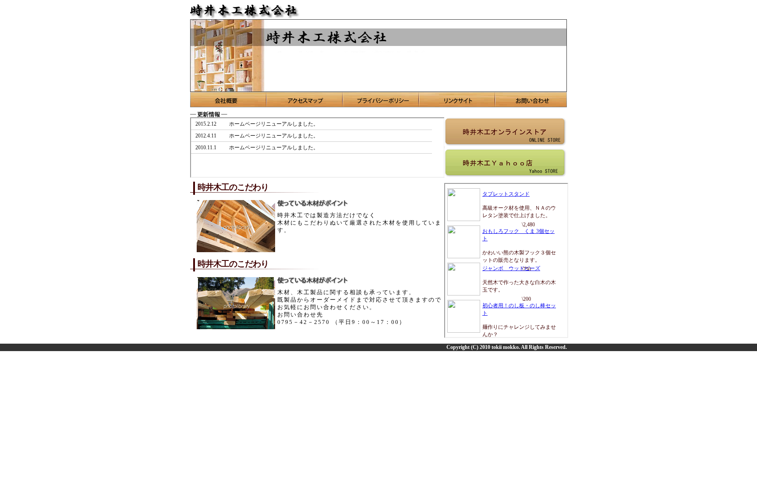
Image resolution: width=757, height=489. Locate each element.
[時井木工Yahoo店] (505, 162)
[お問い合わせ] (531, 99)
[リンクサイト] (457, 99)
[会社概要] (228, 99)
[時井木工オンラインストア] (505, 131)
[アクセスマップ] (305, 99)
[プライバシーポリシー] (381, 99)
